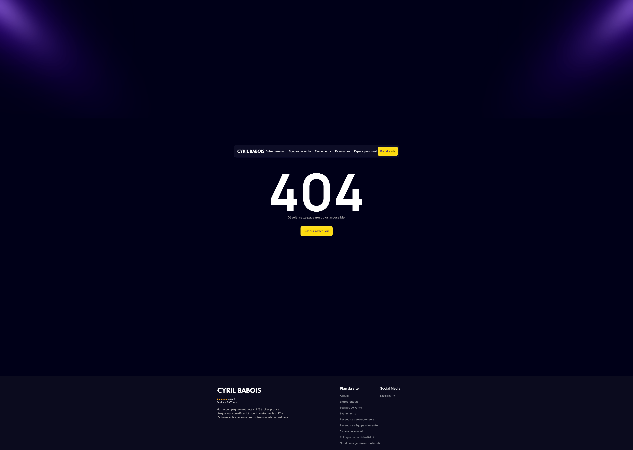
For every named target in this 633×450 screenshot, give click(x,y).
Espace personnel (365, 151)
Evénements (323, 151)
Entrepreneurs (275, 151)
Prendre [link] (385, 151)
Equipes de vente (300, 151)
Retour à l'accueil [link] (316, 231)
